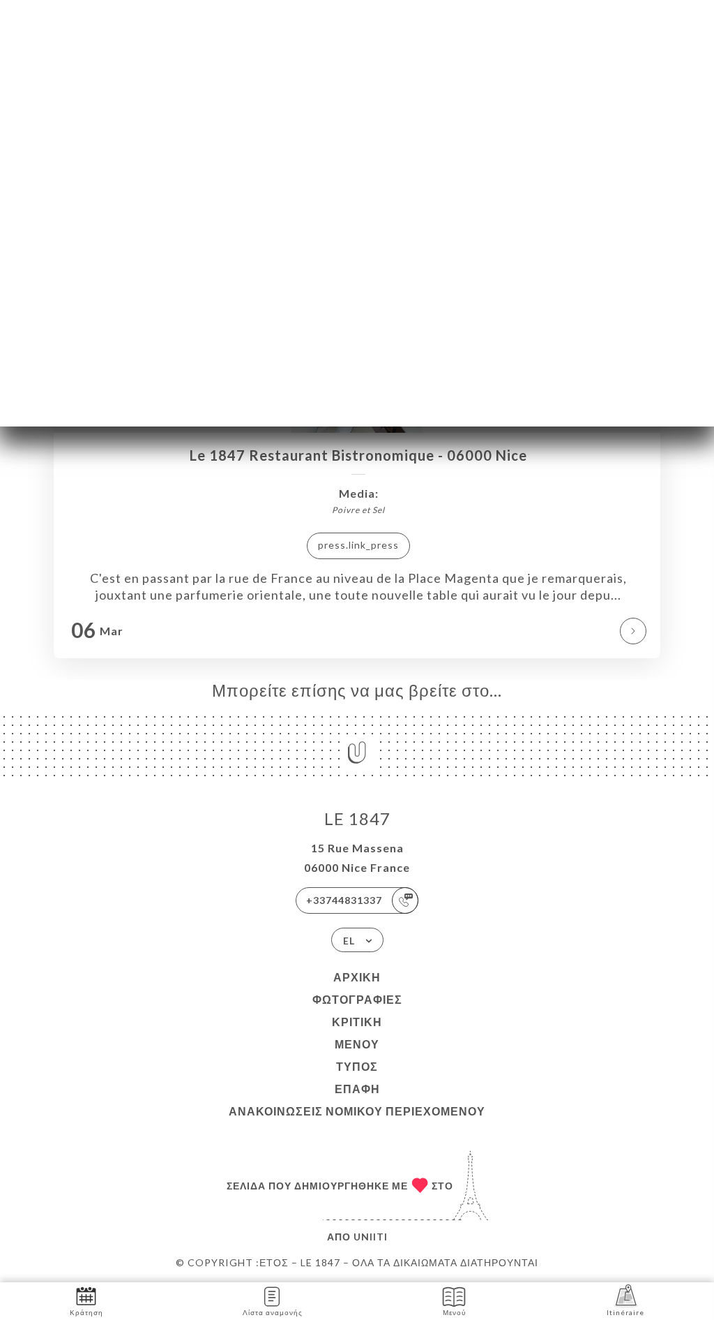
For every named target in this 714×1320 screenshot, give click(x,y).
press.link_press (358, 545)
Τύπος (357, 1066)
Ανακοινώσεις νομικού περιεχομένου (357, 1111)
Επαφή (357, 1088)
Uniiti (371, 1237)
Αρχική (357, 977)
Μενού (357, 1044)
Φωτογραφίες (357, 999)
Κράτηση (86, 1312)
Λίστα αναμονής (273, 1312)
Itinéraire (625, 1312)
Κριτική (357, 1021)
